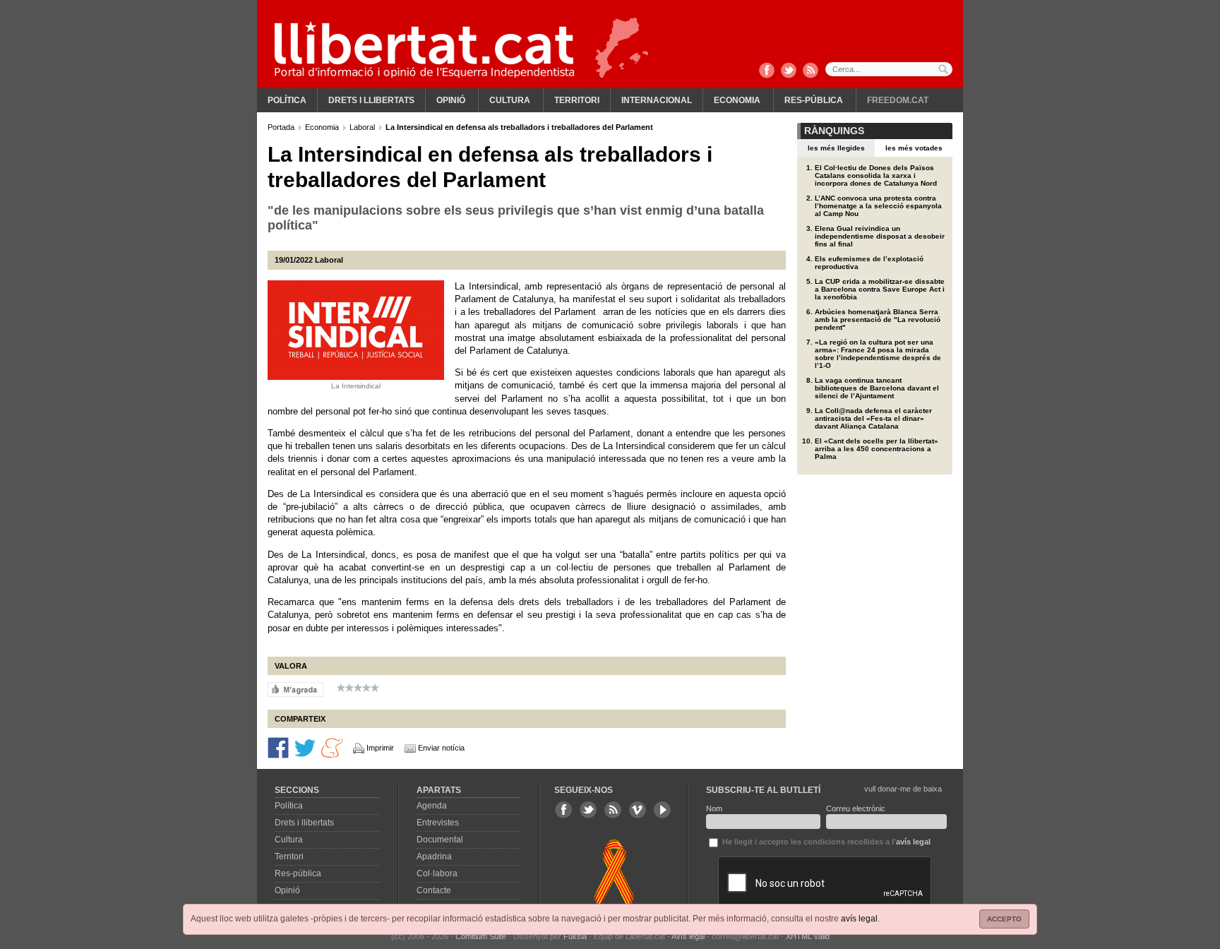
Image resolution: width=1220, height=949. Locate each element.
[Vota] (295, 688)
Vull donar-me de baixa (903, 788)
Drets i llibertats (371, 100)
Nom (714, 808)
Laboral (363, 127)
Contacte (434, 890)
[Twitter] (788, 71)
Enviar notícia (441, 748)
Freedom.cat (897, 100)
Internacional (656, 100)
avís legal (859, 919)
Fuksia (575, 936)
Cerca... (888, 69)
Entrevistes (438, 823)
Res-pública (813, 100)
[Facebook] (767, 71)
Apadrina (434, 856)
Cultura (509, 100)
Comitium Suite (480, 936)
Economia (737, 100)
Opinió (450, 100)
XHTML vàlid (808, 936)
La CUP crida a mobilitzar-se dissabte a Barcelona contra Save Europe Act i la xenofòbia (880, 289)
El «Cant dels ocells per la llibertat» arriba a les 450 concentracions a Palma (876, 448)
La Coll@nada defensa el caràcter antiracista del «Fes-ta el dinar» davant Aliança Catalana (873, 418)
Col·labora (437, 873)
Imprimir (380, 748)
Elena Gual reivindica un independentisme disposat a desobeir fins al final (880, 236)
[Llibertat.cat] (424, 49)
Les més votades (914, 148)
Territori (576, 100)
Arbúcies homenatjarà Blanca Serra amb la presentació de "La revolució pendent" (877, 319)
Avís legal (688, 936)
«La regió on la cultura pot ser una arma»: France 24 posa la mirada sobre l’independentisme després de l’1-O (878, 353)
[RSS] (810, 71)
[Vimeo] (637, 810)
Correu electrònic (855, 808)
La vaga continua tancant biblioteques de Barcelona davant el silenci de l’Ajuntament (877, 388)
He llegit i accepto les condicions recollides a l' (825, 841)
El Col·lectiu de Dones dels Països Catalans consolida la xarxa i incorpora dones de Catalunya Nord (876, 175)
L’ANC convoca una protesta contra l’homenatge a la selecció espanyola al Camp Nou (878, 205)
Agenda (432, 806)
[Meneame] (331, 747)
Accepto (1004, 919)
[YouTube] (662, 810)
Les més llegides (836, 148)
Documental (440, 839)
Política (287, 100)
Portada (282, 127)
